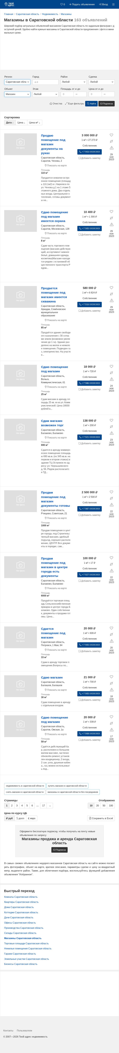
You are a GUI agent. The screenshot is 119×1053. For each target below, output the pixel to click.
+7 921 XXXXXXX (90, 437)
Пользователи (24, 1030)
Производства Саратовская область (23, 928)
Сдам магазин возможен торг (52, 423)
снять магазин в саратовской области (25, 792)
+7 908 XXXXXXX (90, 733)
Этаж (35, 89)
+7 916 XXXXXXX (90, 304)
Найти (92, 104)
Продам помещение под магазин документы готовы (55, 499)
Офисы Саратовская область (20, 923)
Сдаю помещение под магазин (54, 369)
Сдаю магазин (52, 677)
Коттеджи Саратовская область (21, 912)
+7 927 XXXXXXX (90, 575)
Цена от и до (96, 89)
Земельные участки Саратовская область (26, 959)
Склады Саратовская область (20, 933)
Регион (8, 76)
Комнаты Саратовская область (20, 897)
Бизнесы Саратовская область (20, 964)
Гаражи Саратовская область (20, 954)
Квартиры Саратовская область (21, 902)
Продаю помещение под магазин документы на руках (53, 144)
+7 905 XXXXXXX (90, 228)
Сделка (93, 76)
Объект (8, 89)
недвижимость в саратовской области (25, 786)
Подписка (107, 104)
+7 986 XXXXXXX (90, 383)
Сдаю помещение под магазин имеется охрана (54, 217)
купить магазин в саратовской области (67, 786)
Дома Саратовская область (19, 907)
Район (64, 76)
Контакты (8, 1030)
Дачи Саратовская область (18, 917)
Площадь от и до (70, 89)
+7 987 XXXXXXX (90, 509)
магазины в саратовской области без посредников (73, 792)
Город (36, 76)
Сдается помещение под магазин (53, 633)
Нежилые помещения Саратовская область (27, 948)
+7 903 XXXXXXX (90, 152)
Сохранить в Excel (102, 818)
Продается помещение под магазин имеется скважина (54, 294)
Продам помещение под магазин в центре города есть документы (54, 567)
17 (43, 805)
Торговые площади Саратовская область (26, 943)
